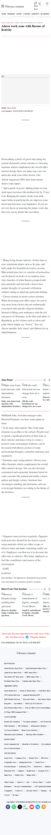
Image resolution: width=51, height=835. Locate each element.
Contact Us (19, 791)
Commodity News (10, 762)
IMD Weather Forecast (12, 699)
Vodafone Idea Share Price (31, 681)
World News (38, 767)
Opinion (21, 771)
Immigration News (25, 762)
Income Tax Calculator (12, 722)
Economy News (43, 771)
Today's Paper (9, 782)
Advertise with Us (32, 791)
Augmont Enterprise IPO (31, 695)
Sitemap (43, 791)
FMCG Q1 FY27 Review (33, 704)
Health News (31, 771)
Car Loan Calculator (11, 730)
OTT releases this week (12, 695)
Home (3, 14)
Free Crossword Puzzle (12, 748)
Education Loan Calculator (13, 734)
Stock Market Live (10, 691)
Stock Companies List (11, 744)
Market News (33, 758)
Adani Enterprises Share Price (36, 668)
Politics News (19, 775)
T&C (28, 782)
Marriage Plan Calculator (35, 734)
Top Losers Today (29, 699)
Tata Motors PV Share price (14, 677)
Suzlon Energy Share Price (13, 668)
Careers (7, 795)
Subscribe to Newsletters (30, 744)
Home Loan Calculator (30, 730)
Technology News (25, 767)
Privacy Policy (38, 782)
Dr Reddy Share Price (11, 681)
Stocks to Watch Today (28, 691)
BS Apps (15, 795)
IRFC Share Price (31, 673)
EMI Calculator (9, 726)
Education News (9, 771)
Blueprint (45, 14)
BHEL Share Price (32, 677)
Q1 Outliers (18, 704)
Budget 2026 (31, 775)
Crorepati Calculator (30, 722)
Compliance (8, 791)
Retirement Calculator (39, 726)
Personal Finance (10, 767)
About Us (20, 782)
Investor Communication (22, 786)
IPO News (44, 758)
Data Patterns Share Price (13, 708)
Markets (35, 14)
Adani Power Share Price (13, 673)
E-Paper (27, 14)
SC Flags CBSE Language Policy (15, 712)
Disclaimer (7, 786)
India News (10, 22)
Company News (20, 758)
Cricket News (39, 762)
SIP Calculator (23, 726)
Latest (19, 14)
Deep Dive (7, 704)
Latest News (8, 758)
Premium (11, 14)
